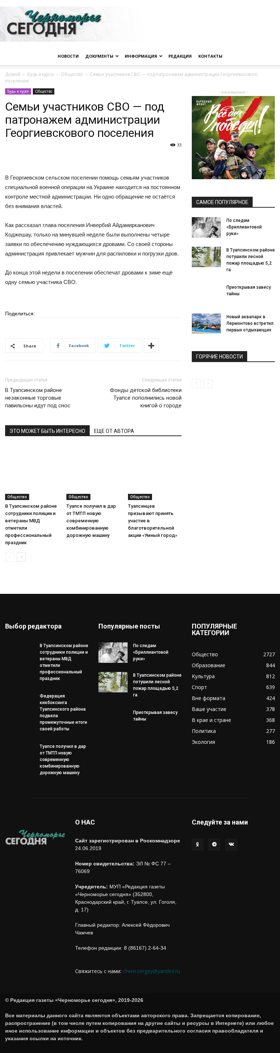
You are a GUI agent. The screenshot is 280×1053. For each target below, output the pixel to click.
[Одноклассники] (197, 844)
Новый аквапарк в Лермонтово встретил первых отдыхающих (249, 323)
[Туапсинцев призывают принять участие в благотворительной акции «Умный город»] (155, 473)
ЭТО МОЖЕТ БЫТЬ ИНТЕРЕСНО (47, 431)
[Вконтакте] (231, 844)
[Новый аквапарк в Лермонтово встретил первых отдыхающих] (206, 324)
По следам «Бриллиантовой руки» (244, 227)
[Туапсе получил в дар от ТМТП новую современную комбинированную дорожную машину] (93, 473)
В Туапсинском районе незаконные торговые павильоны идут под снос (37, 398)
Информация (141, 56)
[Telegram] (214, 844)
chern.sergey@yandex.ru (151, 971)
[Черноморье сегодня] (140, 24)
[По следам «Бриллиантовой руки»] (206, 227)
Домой (12, 74)
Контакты (210, 56)
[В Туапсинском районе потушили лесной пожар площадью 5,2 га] (206, 257)
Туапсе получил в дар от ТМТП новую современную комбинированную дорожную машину (91, 520)
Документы (99, 56)
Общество (72, 74)
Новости (68, 56)
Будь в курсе (40, 74)
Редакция (180, 56)
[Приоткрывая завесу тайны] (206, 298)
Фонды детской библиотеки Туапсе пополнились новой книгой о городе (146, 398)
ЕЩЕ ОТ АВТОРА (114, 431)
